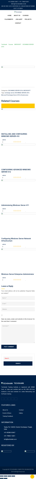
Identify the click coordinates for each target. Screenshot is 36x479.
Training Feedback (8, 416)
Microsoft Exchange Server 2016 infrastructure (14, 95)
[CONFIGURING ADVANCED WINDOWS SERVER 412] (1, 167)
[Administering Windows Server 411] (1, 203)
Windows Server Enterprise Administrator (17, 274)
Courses (25, 15)
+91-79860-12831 (9, 436)
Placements (9, 19)
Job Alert (18, 19)
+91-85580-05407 (9, 432)
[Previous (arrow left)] (1, 478)
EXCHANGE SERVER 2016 (15, 90)
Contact (18, 23)
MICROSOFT (27, 90)
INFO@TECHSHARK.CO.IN (18, 4)
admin (4, 140)
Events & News (7, 413)
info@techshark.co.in (10, 439)
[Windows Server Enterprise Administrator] (1, 272)
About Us (17, 15)
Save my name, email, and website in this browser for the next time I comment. (18, 320)
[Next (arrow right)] (5, 478)
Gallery (21, 413)
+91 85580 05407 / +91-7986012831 (18, 1)
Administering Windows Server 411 (15, 205)
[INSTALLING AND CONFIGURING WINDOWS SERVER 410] (1, 132)
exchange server (9, 93)
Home (9, 15)
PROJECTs (28, 19)
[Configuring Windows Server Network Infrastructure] (1, 236)
